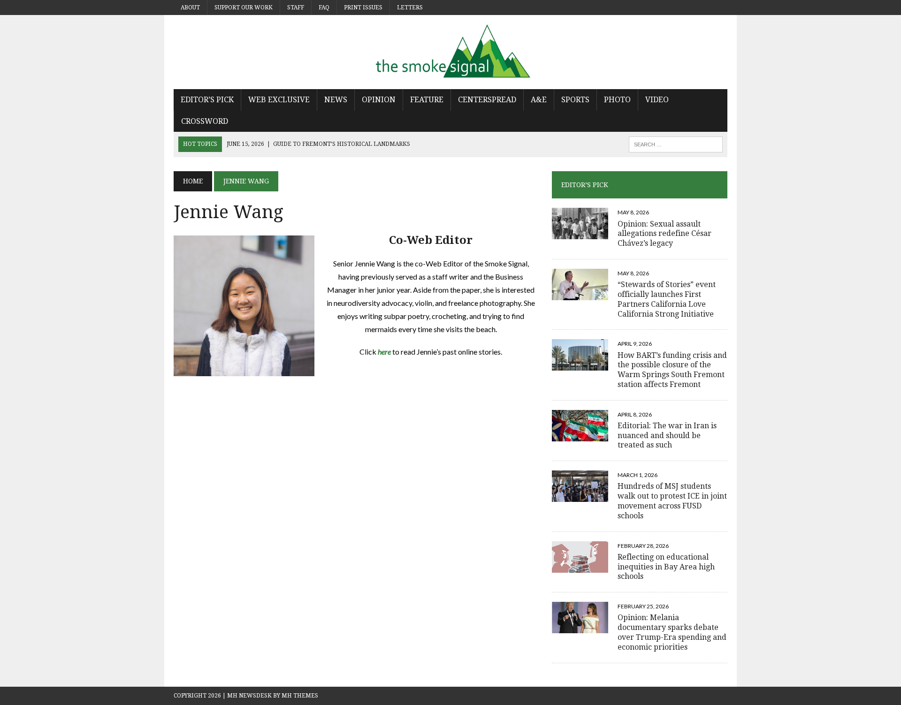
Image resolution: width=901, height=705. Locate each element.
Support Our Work (243, 7)
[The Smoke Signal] (450, 52)
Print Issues (363, 7)
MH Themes (300, 695)
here (385, 351)
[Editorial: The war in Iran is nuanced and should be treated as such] (580, 435)
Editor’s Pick (207, 99)
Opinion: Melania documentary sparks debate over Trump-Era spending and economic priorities (672, 632)
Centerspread (487, 99)
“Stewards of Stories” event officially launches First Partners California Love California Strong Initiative (667, 299)
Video (657, 99)
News (335, 99)
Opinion (379, 99)
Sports (575, 99)
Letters (410, 7)
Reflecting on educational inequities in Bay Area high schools (666, 567)
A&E (539, 99)
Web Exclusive (279, 99)
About (190, 7)
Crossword (204, 121)
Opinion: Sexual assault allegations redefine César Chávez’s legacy (664, 234)
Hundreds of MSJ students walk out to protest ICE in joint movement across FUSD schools (672, 501)
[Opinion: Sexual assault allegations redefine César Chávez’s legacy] (580, 233)
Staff (295, 7)
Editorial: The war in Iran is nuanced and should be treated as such (667, 435)
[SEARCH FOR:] (676, 143)
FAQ (324, 7)
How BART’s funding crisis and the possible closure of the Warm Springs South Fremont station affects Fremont (672, 370)
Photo (617, 99)
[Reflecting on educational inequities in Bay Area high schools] (580, 566)
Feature (426, 99)
